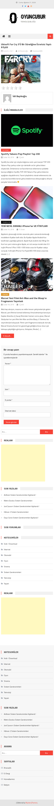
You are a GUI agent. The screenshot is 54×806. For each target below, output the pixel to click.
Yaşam (6, 583)
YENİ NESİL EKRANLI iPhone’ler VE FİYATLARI (24, 226)
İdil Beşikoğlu (23, 51)
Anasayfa (7, 767)
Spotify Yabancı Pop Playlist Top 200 (20, 154)
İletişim (6, 784)
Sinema (5, 294)
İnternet (6, 150)
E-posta (8, 400)
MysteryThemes (31, 802)
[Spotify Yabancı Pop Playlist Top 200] (27, 130)
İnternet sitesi (10, 410)
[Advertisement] (23, 463)
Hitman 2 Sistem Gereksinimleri (16, 512)
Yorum (8, 363)
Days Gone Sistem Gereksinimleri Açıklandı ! (21, 517)
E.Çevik (21, 157)
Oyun (6, 560)
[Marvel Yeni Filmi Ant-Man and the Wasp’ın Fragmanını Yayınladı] (27, 274)
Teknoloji (6, 222)
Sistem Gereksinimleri (12, 572)
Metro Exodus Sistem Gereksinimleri (18, 500)
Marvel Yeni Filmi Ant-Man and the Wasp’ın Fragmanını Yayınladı (24, 299)
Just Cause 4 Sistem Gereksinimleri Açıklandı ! (21, 506)
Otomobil (7, 555)
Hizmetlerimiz (9, 779)
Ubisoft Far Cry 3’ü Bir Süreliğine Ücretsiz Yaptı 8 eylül (9, 336)
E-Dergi (7, 773)
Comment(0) (37, 51)
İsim (7, 389)
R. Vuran (22, 229)
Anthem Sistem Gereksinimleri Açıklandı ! (20, 495)
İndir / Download (10, 543)
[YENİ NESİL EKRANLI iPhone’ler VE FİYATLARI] (27, 202)
